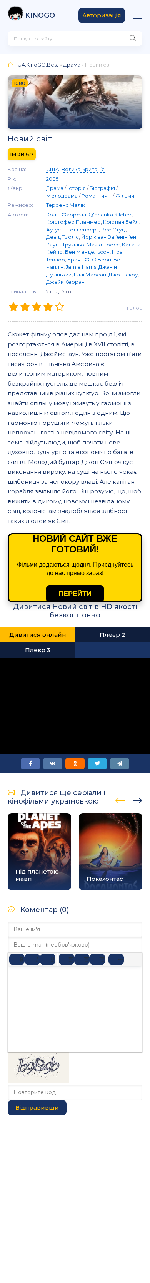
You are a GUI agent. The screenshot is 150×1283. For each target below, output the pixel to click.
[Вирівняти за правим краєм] (97, 959)
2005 (52, 179)
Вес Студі (113, 229)
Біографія (102, 188)
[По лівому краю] (66, 959)
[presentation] (120, 799)
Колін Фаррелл (66, 214)
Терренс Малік (65, 205)
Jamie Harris (81, 267)
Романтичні (97, 196)
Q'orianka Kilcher (110, 214)
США (52, 169)
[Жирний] (17, 959)
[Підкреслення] (47, 959)
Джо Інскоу (123, 274)
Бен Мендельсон (87, 252)
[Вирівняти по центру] (82, 959)
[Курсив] (32, 959)
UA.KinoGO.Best (38, 65)
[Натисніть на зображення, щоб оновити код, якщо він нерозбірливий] (38, 1081)
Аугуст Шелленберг (72, 229)
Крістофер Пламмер (73, 222)
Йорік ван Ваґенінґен (108, 237)
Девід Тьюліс (62, 237)
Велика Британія (83, 169)
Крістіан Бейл (120, 222)
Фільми (124, 196)
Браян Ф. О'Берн (89, 259)
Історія (76, 188)
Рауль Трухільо (65, 244)
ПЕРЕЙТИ (75, 593)
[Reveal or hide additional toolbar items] (116, 959)
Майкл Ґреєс (103, 244)
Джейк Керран (65, 282)
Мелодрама (62, 196)
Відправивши (37, 1107)
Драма (71, 65)
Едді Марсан (90, 274)
